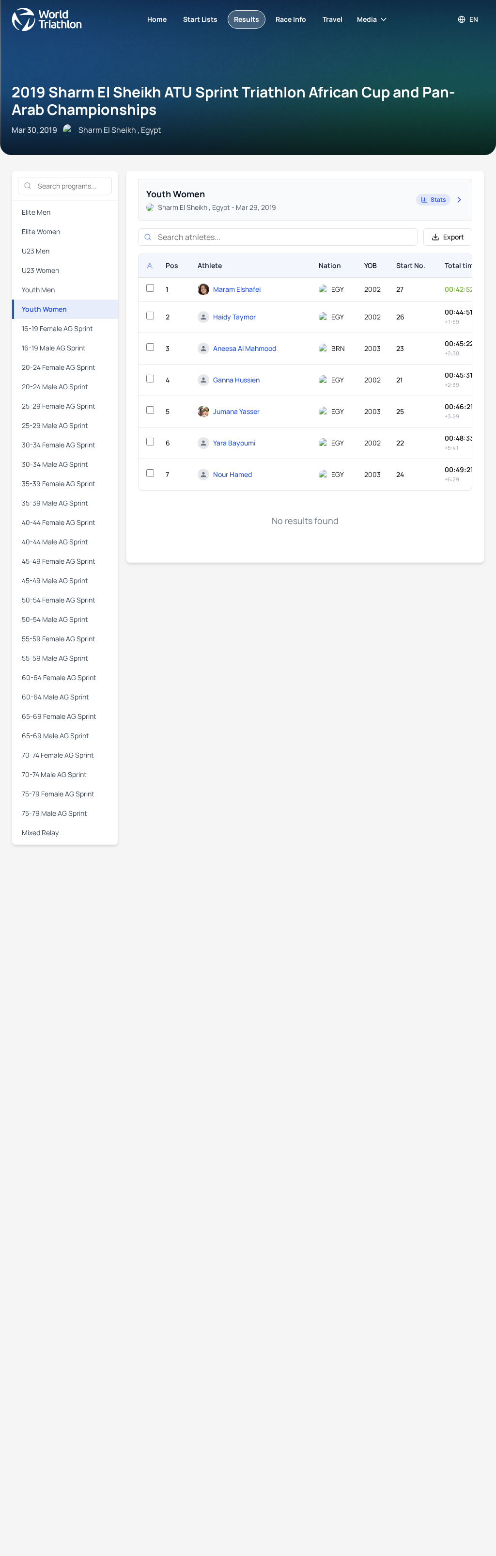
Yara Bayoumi (234, 442)
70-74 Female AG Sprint (58, 755)
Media (367, 19)
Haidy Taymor (234, 316)
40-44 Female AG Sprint (58, 522)
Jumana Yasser (236, 411)
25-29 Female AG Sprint (58, 406)
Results (246, 19)
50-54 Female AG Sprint (58, 599)
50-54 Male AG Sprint (55, 619)
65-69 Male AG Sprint (55, 735)
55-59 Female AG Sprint (58, 638)
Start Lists (200, 19)
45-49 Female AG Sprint (58, 561)
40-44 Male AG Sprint (55, 541)
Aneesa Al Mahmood (244, 348)
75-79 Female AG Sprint (58, 793)
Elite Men (36, 212)
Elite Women (41, 231)
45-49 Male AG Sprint (55, 580)
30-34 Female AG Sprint (58, 444)
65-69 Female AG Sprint (59, 716)
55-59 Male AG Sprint (55, 658)
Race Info (291, 19)
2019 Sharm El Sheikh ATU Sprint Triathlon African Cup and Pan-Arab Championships (233, 100)
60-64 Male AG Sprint (55, 696)
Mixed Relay (40, 832)
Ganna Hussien (236, 379)
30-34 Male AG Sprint (55, 464)
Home (157, 19)
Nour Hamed (232, 474)
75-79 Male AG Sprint (54, 813)
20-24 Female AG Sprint (58, 367)
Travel (332, 19)
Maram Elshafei (237, 289)
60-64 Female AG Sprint (59, 677)
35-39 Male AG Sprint (55, 503)
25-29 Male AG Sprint (55, 425)
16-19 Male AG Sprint (54, 347)
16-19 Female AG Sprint (57, 328)
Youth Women (44, 309)
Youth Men (38, 289)
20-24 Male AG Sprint (55, 386)
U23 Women (40, 270)
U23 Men (35, 250)
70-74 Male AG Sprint (54, 774)
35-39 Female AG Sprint (58, 483)
